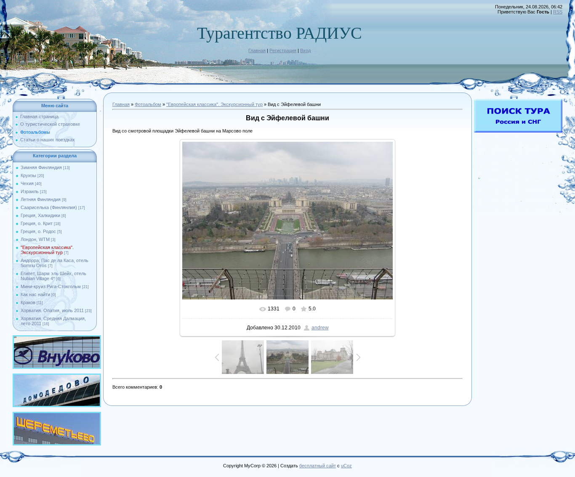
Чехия (27, 183)
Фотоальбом (148, 104)
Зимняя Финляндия (41, 167)
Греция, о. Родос (38, 231)
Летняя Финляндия (41, 199)
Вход (305, 50)
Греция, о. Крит (37, 223)
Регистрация (282, 50)
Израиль (30, 191)
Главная (257, 50)
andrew (320, 328)
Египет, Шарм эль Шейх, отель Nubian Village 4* (53, 276)
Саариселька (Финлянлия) (49, 207)
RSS (557, 11)
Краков (28, 302)
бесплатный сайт (317, 465)
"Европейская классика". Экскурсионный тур (47, 250)
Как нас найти (35, 294)
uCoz (346, 465)
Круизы (28, 175)
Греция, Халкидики (40, 215)
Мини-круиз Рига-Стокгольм (51, 286)
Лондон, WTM (35, 239)
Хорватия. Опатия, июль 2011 (52, 310)
